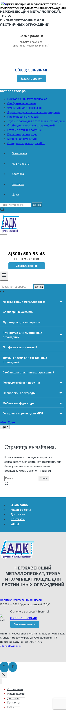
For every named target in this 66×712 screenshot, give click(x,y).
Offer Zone (7, 423)
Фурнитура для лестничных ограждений (33, 112)
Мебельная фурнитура (22, 139)
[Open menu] (4, 276)
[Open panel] (3, 237)
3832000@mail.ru (11, 645)
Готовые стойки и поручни (24, 130)
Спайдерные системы (21, 103)
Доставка (18, 174)
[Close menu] (1, 681)
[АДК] (10, 232)
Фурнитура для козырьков (24, 108)
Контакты (18, 184)
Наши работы (21, 164)
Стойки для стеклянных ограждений (31, 125)
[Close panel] (3, 675)
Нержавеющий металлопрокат (27, 99)
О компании (19, 153)
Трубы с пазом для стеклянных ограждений (36, 121)
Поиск (37, 205)
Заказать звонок (31, 78)
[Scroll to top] (4, 667)
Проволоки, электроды (22, 134)
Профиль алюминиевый (23, 117)
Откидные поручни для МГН (26, 143)
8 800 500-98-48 (23, 618)
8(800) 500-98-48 (31, 70)
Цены (15, 195)
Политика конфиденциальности (21, 600)
